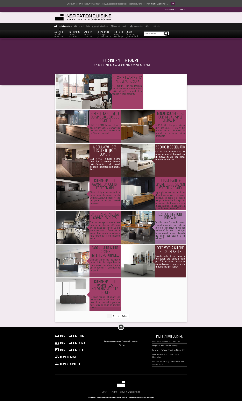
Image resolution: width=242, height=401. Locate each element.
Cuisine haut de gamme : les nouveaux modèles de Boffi (105, 287)
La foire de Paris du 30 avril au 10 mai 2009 (169, 350)
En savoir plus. (162, 4)
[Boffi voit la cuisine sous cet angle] (138, 261)
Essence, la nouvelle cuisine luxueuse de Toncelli (104, 117)
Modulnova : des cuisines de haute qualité (105, 150)
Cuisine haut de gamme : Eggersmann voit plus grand (170, 184)
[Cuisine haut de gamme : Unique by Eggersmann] (72, 193)
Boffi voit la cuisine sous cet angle (170, 249)
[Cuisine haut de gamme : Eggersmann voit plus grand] (138, 193)
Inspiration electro (119, 26)
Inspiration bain (81, 26)
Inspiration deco (99, 26)
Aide (181, 9)
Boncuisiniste (152, 26)
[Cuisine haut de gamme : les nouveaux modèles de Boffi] (72, 294)
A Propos (114, 392)
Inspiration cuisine (62, 26)
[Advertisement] (121, 50)
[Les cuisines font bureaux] (138, 227)
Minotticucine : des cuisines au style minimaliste (170, 117)
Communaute (169, 9)
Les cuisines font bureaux (170, 215)
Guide (132, 33)
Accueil (105, 392)
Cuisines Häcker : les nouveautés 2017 (127, 79)
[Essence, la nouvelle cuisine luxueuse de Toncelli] (72, 126)
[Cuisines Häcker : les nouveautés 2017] (84, 91)
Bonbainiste (136, 26)
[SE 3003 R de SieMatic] (138, 160)
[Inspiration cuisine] (88, 17)
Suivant (125, 316)
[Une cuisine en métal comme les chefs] (72, 227)
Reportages (104, 33)
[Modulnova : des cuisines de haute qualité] (72, 160)
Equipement (118, 33)
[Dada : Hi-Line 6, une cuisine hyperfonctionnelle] (72, 261)
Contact (122, 392)
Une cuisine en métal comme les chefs (105, 215)
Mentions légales (134, 392)
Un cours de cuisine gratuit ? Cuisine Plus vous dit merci (168, 362)
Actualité (58, 33)
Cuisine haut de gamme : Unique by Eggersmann (104, 184)
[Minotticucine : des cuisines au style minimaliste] (138, 126)
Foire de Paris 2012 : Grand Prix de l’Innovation (165, 355)
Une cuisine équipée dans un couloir (166, 341)
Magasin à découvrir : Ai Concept (165, 345)
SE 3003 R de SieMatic (170, 146)
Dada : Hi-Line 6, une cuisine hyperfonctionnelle (105, 251)
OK (173, 3)
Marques (88, 33)
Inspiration (74, 33)
